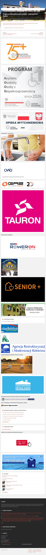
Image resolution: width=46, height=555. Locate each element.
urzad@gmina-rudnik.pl (7, 542)
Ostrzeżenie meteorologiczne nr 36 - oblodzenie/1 (37, 34)
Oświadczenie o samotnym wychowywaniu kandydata (12, 412)
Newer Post (5, 32)
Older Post (41, 32)
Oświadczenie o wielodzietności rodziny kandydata (12, 416)
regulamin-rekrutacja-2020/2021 (8, 418)
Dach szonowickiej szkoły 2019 (7, 478)
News (7, 18)
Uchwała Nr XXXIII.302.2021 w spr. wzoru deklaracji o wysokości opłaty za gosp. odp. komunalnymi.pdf (19, 515)
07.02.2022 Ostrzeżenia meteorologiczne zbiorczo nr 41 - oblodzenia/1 (10, 34)
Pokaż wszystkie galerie (6, 429)
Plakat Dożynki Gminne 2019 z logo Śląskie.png (10, 475)
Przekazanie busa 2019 (9, 488)
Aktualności (11, 27)
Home (4, 18)
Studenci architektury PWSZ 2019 (11, 481)
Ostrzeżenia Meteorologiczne (19, 27)
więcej (2, 522)
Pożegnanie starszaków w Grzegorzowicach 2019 (14, 485)
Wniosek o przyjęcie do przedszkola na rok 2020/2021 (12, 414)
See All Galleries (5, 492)
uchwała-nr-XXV (5, 420)
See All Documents (5, 421)
